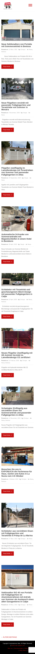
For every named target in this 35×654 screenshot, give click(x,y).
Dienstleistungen (18, 648)
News (30, 49)
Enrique (23, 49)
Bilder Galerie (28, 648)
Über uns (10, 648)
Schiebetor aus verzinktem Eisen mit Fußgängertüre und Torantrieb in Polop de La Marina (17, 533)
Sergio (25, 112)
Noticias (3, 51)
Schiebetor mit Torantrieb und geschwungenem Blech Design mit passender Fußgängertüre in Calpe (16, 293)
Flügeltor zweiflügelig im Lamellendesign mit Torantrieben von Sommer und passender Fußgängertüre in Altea (17, 171)
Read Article (7, 66)
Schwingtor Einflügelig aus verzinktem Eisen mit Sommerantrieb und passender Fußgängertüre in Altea (16, 411)
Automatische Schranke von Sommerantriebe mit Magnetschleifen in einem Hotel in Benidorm (16, 237)
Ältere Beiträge (10, 637)
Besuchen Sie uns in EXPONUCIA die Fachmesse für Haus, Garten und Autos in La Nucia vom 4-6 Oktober (16, 472)
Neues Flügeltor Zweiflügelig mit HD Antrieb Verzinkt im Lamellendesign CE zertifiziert (16, 355)
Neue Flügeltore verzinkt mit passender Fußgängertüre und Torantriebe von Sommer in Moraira (15, 106)
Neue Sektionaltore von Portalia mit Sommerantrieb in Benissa (16, 45)
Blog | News (23, 650)
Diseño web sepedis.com (18, 645)
